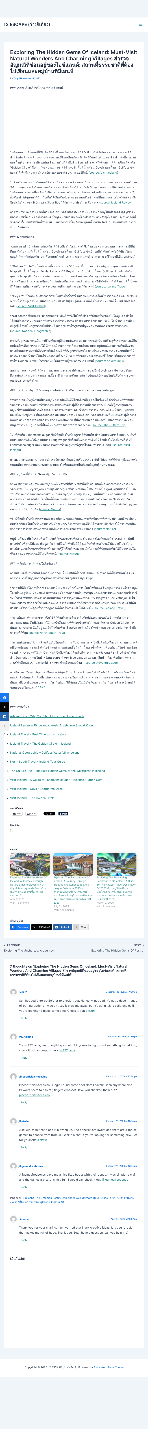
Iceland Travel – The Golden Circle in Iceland (40, 743)
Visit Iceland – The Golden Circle (32, 798)
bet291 (23, 992)
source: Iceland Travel (111, 286)
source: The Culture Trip (109, 425)
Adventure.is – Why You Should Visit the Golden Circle (47, 716)
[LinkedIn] (4, 716)
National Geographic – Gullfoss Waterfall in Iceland (45, 752)
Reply (24, 1018)
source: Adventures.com (102, 662)
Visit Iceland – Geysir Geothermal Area (36, 789)
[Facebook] (4, 697)
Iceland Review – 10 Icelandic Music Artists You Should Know (51, 725)
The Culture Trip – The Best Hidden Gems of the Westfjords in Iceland (57, 771)
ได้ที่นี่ (41, 687)
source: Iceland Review (116, 202)
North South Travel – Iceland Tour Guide (37, 761)
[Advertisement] (74, 8)
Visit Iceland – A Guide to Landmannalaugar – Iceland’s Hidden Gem (56, 780)
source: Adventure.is (110, 361)
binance (24, 1219)
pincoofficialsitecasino (33, 1076)
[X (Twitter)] (4, 707)
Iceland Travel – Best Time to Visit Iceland (38, 734)
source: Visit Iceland (103, 172)
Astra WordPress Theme (108, 1367)
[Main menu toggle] (140, 24)
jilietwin (24, 1121)
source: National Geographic (30, 331)
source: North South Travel (47, 632)
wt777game (26, 1036)
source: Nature (50, 509)
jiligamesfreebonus (31, 1166)
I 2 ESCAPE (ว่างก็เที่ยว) (27, 24)
